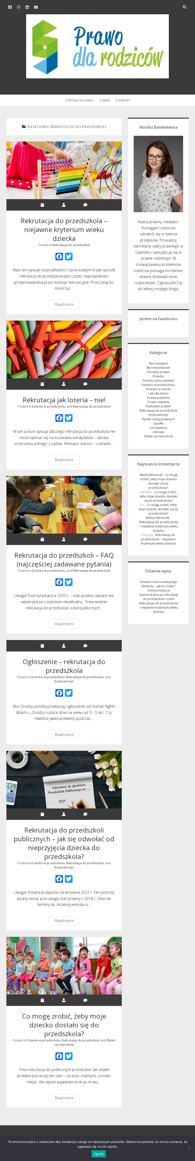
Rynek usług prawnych (158, 419)
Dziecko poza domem (158, 380)
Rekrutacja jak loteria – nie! (64, 349)
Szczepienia (158, 427)
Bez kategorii (158, 363)
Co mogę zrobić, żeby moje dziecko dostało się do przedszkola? (64, 965)
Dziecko (158, 376)
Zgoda (98, 1154)
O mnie (104, 100)
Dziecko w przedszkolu (48, 406)
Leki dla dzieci (158, 393)
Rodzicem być (64, 681)
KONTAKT (123, 100)
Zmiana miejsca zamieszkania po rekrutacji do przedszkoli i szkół (158, 594)
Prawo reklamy (158, 402)
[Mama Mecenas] (97, 75)
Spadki (158, 423)
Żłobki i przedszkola (158, 436)
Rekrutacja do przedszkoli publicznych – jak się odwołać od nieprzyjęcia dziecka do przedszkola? (64, 779)
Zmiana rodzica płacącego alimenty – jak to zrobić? (158, 584)
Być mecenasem (158, 367)
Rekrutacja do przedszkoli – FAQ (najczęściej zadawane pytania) (64, 505)
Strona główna (79, 100)
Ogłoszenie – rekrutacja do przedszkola (64, 666)
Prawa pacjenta (158, 397)
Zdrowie (158, 432)
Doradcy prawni (158, 372)
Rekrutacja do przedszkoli (71, 245)
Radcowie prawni (158, 406)
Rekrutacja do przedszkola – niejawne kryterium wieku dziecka (64, 170)
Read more (67, 305)
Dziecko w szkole (158, 389)
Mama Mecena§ (151, 475)
